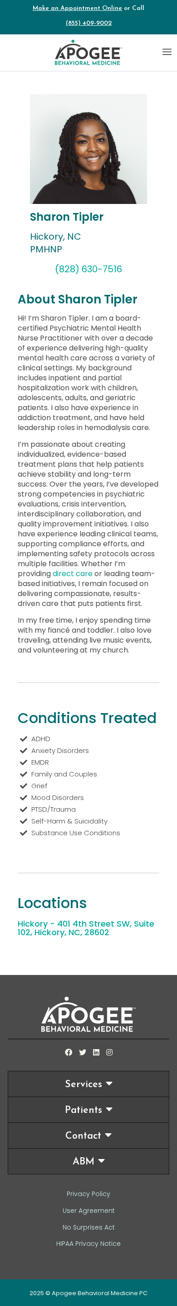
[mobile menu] (167, 51)
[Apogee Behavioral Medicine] (88, 52)
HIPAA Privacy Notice (88, 1243)
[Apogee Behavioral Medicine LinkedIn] (96, 1052)
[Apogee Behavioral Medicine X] (82, 1052)
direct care (73, 573)
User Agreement (89, 1210)
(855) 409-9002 (89, 23)
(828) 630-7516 (88, 269)
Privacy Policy (88, 1193)
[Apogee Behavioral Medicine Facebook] (68, 1052)
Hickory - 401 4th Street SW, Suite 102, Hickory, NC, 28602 (86, 928)
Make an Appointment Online (77, 8)
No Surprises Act (89, 1227)
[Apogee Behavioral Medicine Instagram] (109, 1052)
